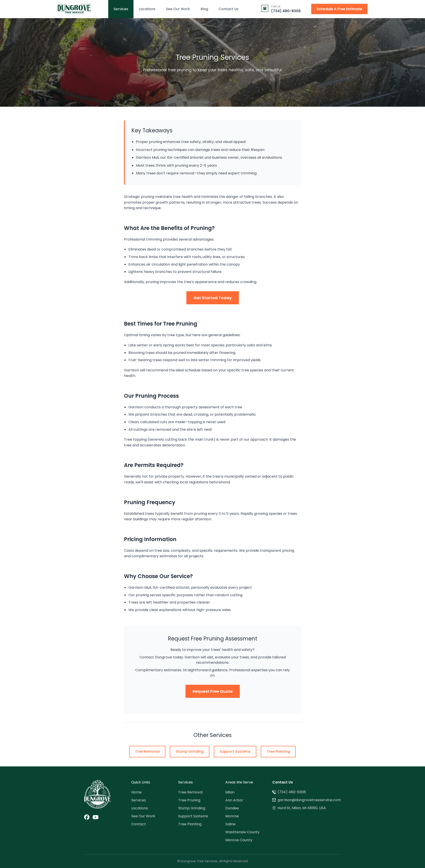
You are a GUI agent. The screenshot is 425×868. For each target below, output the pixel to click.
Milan (229, 792)
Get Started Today (212, 298)
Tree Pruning (189, 800)
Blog (204, 9)
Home (136, 792)
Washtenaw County (242, 832)
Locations (147, 9)
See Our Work (178, 9)
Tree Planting (278, 751)
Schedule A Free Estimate (339, 9)
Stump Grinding (190, 751)
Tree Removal (147, 751)
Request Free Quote (213, 691)
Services (121, 9)
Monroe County (238, 840)
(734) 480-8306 (292, 792)
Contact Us (228, 9)
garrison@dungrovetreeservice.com (309, 799)
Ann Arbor (234, 800)
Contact (138, 824)
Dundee (232, 808)
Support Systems (235, 751)
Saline (230, 824)
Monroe (232, 816)
